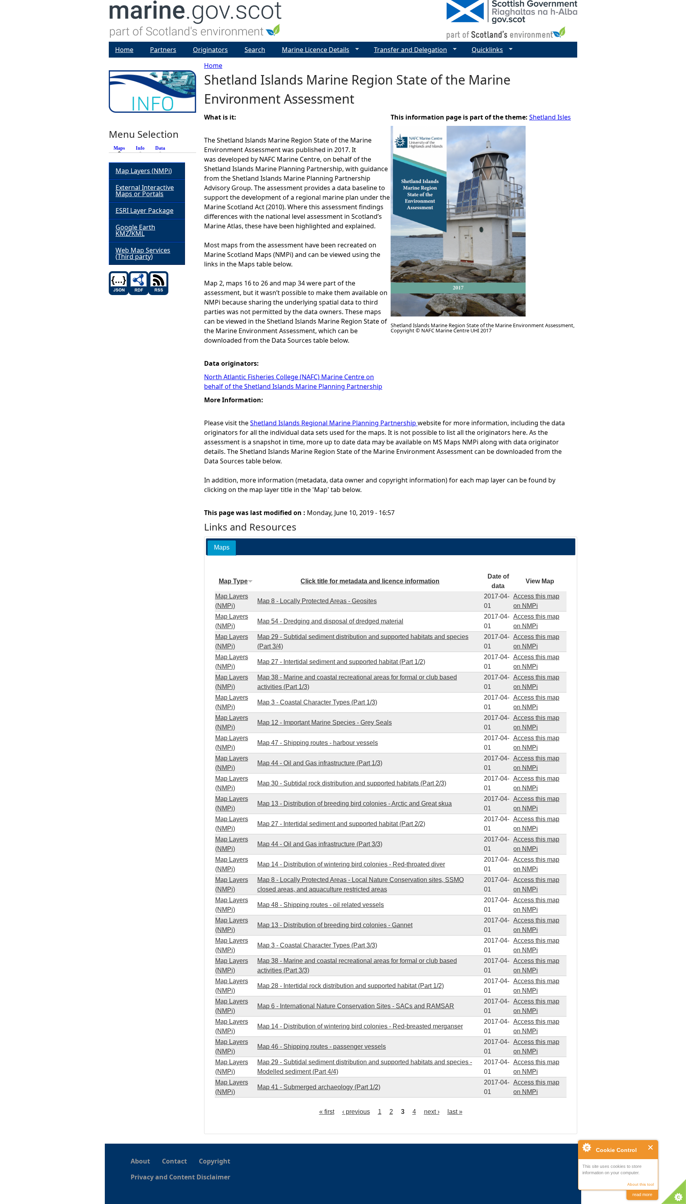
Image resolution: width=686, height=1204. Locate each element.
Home (213, 65)
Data (160, 148)
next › (431, 1111)
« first (326, 1111)
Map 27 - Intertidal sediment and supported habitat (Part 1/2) (341, 661)
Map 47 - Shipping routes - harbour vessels (317, 742)
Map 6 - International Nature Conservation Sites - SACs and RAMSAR (355, 1006)
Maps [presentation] (221, 547)
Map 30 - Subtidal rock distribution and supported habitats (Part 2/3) (351, 783)
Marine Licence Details (312, 49)
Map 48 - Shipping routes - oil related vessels (320, 904)
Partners (163, 49)
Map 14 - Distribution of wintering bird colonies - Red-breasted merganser (360, 1026)
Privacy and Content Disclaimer (180, 1177)
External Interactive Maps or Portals (145, 190)
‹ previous (356, 1111)
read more (642, 1194)
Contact (174, 1161)
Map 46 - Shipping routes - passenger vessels (321, 1046)
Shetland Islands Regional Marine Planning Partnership (334, 423)
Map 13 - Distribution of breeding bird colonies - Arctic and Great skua (354, 803)
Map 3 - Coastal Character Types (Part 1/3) (317, 702)
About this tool (640, 1184)
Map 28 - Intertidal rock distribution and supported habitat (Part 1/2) (350, 985)
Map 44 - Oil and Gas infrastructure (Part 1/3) (319, 763)
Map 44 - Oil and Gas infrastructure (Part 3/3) (319, 844)
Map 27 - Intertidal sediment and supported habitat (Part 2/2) (341, 823)
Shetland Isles (550, 117)
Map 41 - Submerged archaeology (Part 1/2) (318, 1087)
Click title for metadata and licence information (370, 581)
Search (255, 49)
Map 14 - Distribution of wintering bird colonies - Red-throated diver (351, 864)
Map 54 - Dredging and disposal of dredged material (330, 621)
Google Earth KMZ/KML (135, 230)
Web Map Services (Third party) (143, 253)
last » (454, 1111)
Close (650, 1147)
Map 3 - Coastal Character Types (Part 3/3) (317, 945)
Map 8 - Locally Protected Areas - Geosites (317, 601)
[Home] (196, 21)
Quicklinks (484, 49)
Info (140, 148)
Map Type (233, 581)
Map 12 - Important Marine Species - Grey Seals (324, 722)
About (140, 1161)
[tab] (221, 548)
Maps (121, 148)
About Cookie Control (586, 1147)
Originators (210, 49)
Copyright (214, 1161)
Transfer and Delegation (407, 49)
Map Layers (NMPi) (144, 170)
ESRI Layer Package (144, 210)
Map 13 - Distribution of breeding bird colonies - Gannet (334, 925)
